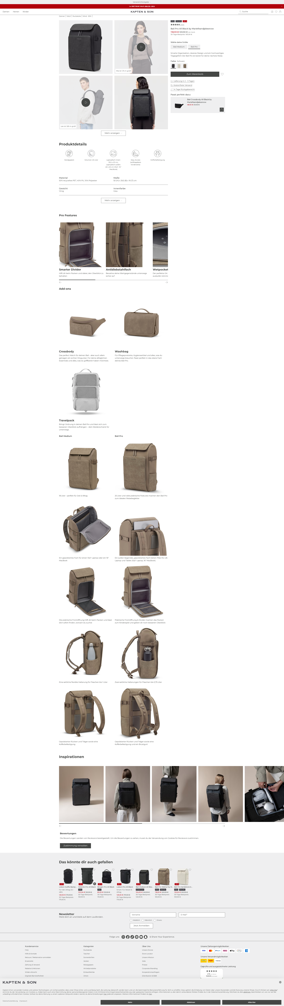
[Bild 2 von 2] (183, 823)
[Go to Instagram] (123, 937)
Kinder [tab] (26, 12)
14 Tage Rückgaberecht (184, 89)
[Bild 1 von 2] (100, 823)
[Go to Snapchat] (145, 937)
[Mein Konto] (272, 12)
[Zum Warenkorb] (222, 110)
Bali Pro (194, 47)
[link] (68, 884)
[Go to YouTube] (141, 937)
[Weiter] (166, 282)
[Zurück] (60, 282)
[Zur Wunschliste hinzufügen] (222, 74)
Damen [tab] (6, 12)
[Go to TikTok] (132, 937)
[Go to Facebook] (128, 937)
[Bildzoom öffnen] (86, 47)
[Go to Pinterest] (136, 937)
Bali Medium (179, 47)
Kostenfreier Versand (183, 85)
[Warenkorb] (280, 12)
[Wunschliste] (276, 12)
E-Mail (183, 915)
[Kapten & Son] (142, 12)
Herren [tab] (16, 12)
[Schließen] (282, 6)
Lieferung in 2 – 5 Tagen (184, 81)
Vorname (136, 915)
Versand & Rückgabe (141, 2)
